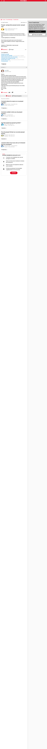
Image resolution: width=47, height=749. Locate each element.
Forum (4, 19)
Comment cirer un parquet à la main (8, 58)
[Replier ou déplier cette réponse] (26, 67)
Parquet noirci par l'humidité (6, 55)
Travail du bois (15, 19)
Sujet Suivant (23, 22)
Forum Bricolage (9, 19)
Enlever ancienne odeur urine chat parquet (9, 56)
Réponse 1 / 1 (3, 67)
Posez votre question (18, 95)
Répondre (9, 95)
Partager (12, 49)
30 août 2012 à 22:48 (11, 29)
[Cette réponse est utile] (9, 92)
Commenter (5, 92)
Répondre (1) (5, 49)
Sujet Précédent (5, 22)
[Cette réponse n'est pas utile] (12, 92)
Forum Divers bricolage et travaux (17, 59)
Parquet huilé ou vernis (5, 59)
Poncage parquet (4, 61)
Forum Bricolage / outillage (18, 55)
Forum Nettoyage (21, 56)
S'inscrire (14, 172)
